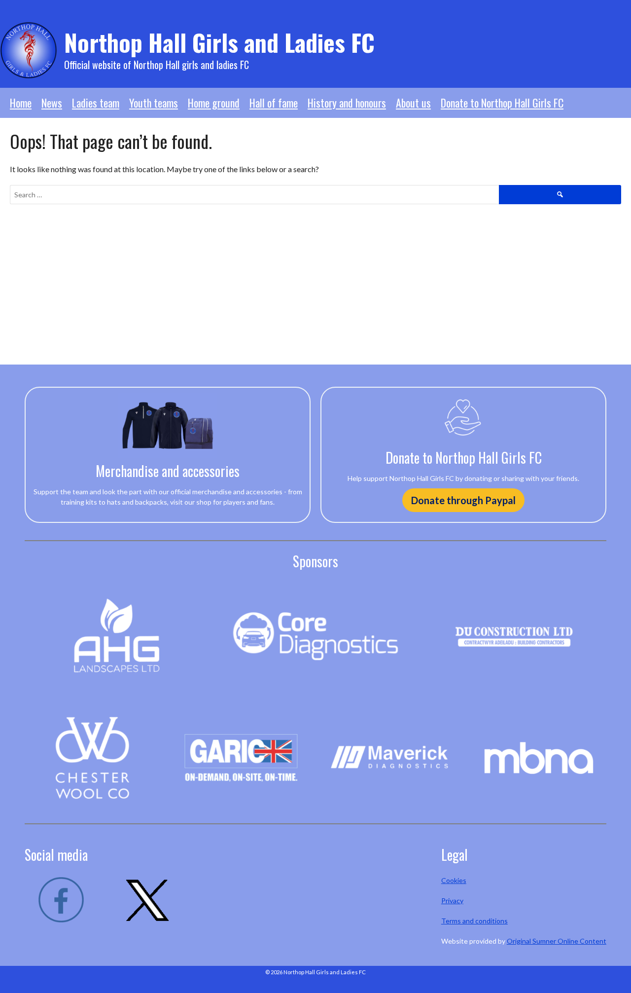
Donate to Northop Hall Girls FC (502, 102)
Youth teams (153, 102)
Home (21, 102)
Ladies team (95, 102)
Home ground (214, 102)
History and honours (347, 102)
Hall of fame (273, 102)
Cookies (453, 880)
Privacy (452, 900)
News (51, 102)
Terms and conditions (474, 921)
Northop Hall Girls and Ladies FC (219, 42)
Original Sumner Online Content (556, 941)
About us (413, 102)
